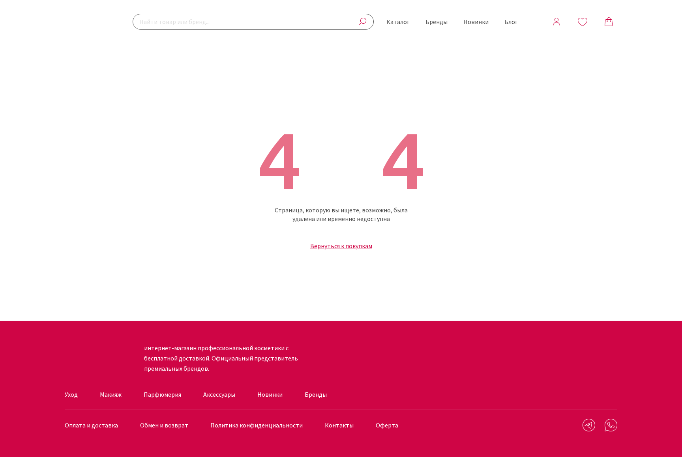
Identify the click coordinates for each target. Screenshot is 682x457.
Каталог (398, 22)
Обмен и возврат (164, 425)
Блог (511, 22)
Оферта (387, 425)
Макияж (111, 394)
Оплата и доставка (91, 425)
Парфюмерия (162, 394)
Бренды (436, 22)
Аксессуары (219, 394)
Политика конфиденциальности (256, 425)
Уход (71, 394)
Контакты (339, 425)
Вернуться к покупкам (341, 246)
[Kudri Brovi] (90, 21)
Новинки (476, 22)
